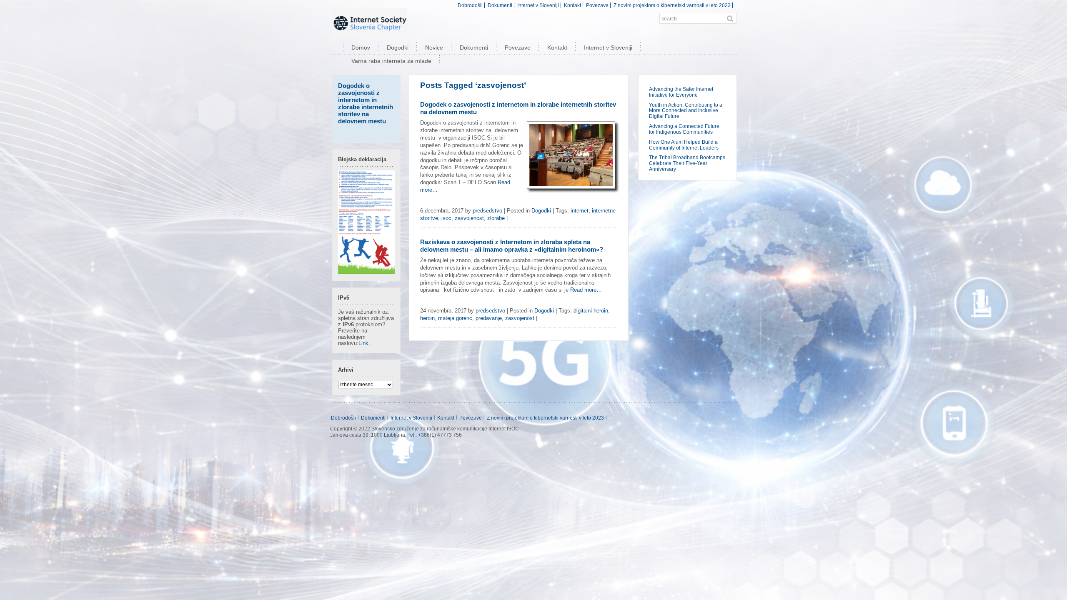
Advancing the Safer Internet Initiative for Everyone (681, 92)
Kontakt (572, 5)
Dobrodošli (470, 5)
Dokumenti (500, 5)
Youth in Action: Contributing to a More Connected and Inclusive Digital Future (685, 110)
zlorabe (496, 218)
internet (580, 211)
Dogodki (397, 47)
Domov (360, 47)
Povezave (597, 5)
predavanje (489, 318)
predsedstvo (487, 211)
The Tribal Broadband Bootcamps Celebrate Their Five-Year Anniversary (687, 163)
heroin (427, 318)
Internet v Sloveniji (538, 5)
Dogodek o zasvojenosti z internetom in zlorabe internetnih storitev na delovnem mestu (365, 103)
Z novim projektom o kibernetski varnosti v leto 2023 (672, 5)
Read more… (586, 290)
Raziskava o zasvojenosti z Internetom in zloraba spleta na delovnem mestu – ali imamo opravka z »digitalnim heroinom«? (511, 245)
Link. (364, 343)
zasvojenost (469, 218)
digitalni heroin (591, 311)
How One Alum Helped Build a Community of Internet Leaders (684, 145)
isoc (446, 218)
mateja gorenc (455, 318)
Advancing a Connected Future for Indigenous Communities (684, 129)
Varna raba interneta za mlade (391, 61)
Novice (434, 47)
